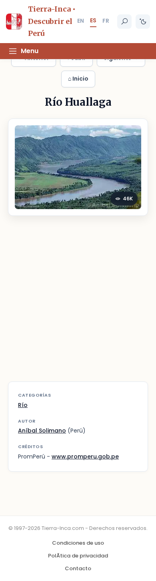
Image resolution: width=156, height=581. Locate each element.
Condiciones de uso (78, 543)
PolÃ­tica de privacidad (78, 555)
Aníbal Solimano (42, 431)
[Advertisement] (78, 303)
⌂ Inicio (78, 79)
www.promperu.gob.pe (85, 456)
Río (23, 405)
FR (105, 21)
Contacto (78, 568)
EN (80, 21)
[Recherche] (124, 21)
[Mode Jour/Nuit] (143, 21)
